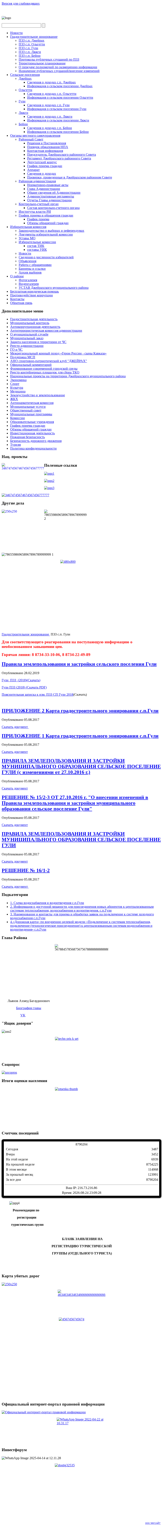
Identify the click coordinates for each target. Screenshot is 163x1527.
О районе (17, 276)
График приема (38, 219)
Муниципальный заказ (26, 338)
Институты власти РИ (35, 211)
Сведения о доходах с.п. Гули (48, 105)
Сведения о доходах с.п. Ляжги (49, 116)
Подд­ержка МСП (22, 357)
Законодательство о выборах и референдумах (51, 230)
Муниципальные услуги (28, 406)
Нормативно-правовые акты (47, 185)
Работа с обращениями (35, 265)
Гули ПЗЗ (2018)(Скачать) (21, 680)
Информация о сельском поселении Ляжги (58, 120)
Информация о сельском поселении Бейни (58, 132)
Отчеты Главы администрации (49, 200)
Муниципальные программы (31, 414)
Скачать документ (15, 727)
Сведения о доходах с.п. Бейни (49, 128)
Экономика (18, 380)
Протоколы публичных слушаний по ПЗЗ (49, 59)
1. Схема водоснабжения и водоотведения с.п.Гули (47, 903)
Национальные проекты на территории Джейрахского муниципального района (68, 376)
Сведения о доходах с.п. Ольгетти (51, 93)
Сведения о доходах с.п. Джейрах (51, 82)
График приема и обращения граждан (46, 215)
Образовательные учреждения (32, 422)
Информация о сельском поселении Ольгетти (60, 97)
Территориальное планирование (42, 63)
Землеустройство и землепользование (37, 395)
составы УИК (37, 249)
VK (22, 1015)
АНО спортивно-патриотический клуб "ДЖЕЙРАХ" (48, 361)
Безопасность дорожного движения (36, 441)
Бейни (23, 124)
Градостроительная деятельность (34, 319)
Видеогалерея (29, 284)
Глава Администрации (43, 189)
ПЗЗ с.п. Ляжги (30, 52)
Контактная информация (45, 151)
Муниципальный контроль (29, 323)
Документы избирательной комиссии (46, 234)
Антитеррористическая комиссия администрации (46, 330)
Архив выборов (30, 272)
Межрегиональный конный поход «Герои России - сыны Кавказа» (58, 353)
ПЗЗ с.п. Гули (28, 48)
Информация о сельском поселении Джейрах (60, 86)
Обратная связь (21, 303)
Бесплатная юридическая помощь (34, 291)
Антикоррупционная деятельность (35, 327)
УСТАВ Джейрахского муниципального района (54, 287)
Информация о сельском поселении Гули (56, 109)
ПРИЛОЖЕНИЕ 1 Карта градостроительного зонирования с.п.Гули (80, 736)
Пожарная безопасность (27, 437)
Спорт (14, 384)
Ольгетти (25, 90)
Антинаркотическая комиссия (31, 403)
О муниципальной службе (29, 334)
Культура (16, 387)
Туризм (15, 444)
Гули (22, 101)
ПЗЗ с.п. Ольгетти (32, 44)
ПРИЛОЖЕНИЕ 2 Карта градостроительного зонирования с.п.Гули (80, 710)
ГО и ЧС (16, 349)
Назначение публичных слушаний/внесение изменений (59, 71)
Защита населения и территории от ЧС (38, 342)
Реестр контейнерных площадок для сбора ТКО (44, 372)
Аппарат (33, 170)
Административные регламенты (50, 196)
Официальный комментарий (31, 365)
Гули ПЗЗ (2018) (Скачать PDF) (24, 687)
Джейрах (25, 78)
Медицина (17, 391)
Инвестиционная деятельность (32, 433)
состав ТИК (35, 246)
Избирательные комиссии (37, 242)
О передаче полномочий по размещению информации (58, 67)
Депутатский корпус (42, 162)
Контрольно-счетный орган (39, 204)
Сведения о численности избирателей (46, 257)
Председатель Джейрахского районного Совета (61, 154)
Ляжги (23, 113)
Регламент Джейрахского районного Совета (59, 158)
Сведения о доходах (41, 173)
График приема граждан (44, 166)
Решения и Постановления (46, 143)
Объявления (27, 261)
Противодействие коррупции (31, 295)
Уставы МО (27, 238)
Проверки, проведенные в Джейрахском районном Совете (69, 177)
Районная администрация (37, 181)
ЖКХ (14, 399)
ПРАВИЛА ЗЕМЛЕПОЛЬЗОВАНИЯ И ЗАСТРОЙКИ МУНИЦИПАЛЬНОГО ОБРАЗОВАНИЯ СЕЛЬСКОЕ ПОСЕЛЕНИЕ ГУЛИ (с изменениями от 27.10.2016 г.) (81, 766)
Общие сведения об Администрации (53, 192)
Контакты (17, 299)
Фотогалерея (28, 280)
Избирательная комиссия (28, 227)
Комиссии (17, 418)
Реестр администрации (27, 346)
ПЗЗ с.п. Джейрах (31, 40)
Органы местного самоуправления (35, 135)
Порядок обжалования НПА (47, 147)
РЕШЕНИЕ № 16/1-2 (26, 870)
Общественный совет (25, 410)
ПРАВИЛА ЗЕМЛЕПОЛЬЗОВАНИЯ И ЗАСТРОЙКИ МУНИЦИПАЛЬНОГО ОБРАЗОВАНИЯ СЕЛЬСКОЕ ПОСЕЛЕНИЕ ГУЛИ (81, 839)
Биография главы (28, 1008)
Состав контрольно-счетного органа (53, 208)
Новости (16, 33)
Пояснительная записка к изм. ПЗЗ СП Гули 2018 (37, 694)
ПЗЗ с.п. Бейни (30, 55)
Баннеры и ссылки (32, 268)
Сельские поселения (25, 74)
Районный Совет (31, 139)
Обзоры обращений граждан (48, 223)
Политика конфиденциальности (33, 448)
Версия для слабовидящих (21, 3)
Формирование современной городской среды (43, 368)
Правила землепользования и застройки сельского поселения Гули (79, 664)
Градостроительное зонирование (34, 36)
